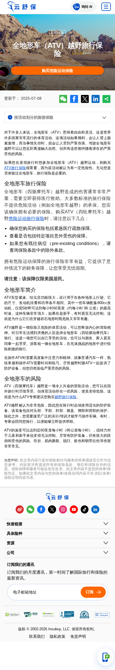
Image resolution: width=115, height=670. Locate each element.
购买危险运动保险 (57, 70)
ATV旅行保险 (15, 168)
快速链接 (14, 524)
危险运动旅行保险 (26, 218)
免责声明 (78, 636)
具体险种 (14, 533)
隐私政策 (57, 636)
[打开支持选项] (105, 657)
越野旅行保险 (65, 397)
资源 (11, 543)
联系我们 (37, 636)
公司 (11, 552)
